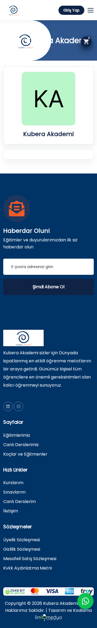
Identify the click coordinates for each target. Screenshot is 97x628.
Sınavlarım (14, 492)
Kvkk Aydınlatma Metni (27, 568)
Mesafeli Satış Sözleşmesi (29, 559)
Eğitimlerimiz (16, 435)
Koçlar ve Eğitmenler (25, 454)
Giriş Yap (71, 10)
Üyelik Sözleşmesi (21, 540)
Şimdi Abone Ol (48, 287)
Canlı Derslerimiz (21, 445)
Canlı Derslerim (19, 501)
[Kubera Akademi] (18, 406)
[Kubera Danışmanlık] (8, 406)
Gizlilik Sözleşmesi (21, 549)
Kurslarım (13, 483)
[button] (93, 9)
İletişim (10, 511)
